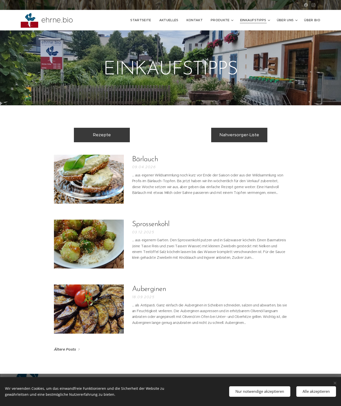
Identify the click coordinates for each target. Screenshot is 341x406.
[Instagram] (313, 5)
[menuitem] (142, 20)
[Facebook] (306, 5)
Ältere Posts (65, 349)
